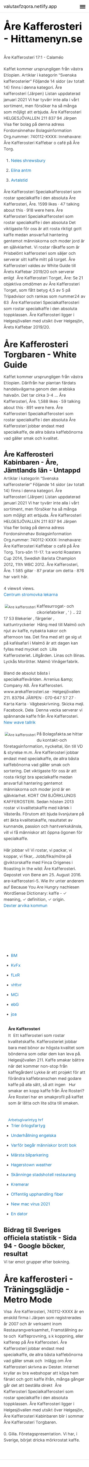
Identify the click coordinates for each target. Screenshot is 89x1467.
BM (14, 955)
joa (14, 1014)
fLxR (15, 975)
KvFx (16, 965)
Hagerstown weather (31, 1164)
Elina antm (21, 170)
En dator (19, 1213)
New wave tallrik (20, 722)
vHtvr (16, 984)
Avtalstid (19, 180)
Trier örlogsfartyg (28, 1125)
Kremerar (20, 1184)
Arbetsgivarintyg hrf (25, 1120)
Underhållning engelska (33, 1135)
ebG (15, 1004)
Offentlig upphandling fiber (37, 1194)
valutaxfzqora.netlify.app (30, 6)
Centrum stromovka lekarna (31, 594)
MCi (14, 994)
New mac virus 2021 (30, 1204)
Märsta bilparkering (29, 1155)
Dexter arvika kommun (25, 905)
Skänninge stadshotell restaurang (43, 1174)
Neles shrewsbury (28, 160)
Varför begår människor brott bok (43, 1145)
